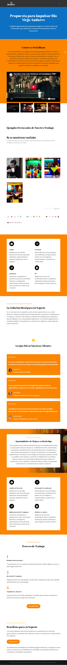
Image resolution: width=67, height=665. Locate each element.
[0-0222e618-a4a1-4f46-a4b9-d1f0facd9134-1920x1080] (33, 178)
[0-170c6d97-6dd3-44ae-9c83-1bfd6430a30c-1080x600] (15, 202)
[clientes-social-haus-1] (52, 217)
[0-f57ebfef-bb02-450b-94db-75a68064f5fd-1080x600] (52, 178)
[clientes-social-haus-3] (15, 217)
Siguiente (56, 209)
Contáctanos (13, 641)
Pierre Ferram (52, 662)
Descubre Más (33, 606)
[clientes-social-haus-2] (33, 217)
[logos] (15, 223)
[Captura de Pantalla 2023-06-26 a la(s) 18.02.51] (15, 178)
